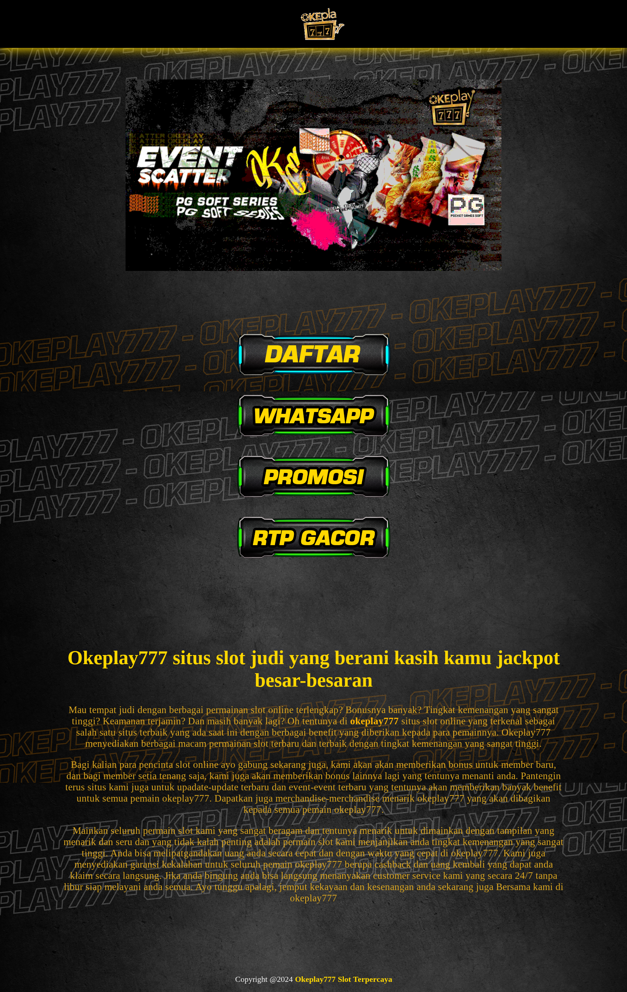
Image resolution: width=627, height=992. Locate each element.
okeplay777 (374, 721)
